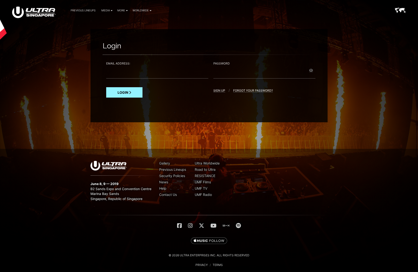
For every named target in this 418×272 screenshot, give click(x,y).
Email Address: (118, 63)
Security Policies (172, 176)
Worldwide (141, 10)
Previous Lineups (83, 10)
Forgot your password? (253, 90)
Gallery (164, 163)
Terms (218, 265)
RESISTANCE (205, 176)
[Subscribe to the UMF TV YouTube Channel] (213, 225)
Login (123, 92)
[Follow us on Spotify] (238, 225)
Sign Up (219, 90)
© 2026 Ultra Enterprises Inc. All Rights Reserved (209, 255)
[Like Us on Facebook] (179, 225)
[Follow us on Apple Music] (209, 241)
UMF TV (201, 188)
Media (105, 10)
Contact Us (168, 195)
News (163, 182)
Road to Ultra (205, 169)
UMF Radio (203, 195)
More (121, 10)
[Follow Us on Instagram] (190, 225)
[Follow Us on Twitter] (201, 225)
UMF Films (203, 182)
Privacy (201, 265)
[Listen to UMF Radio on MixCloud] (226, 225)
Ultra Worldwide (207, 163)
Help (162, 188)
